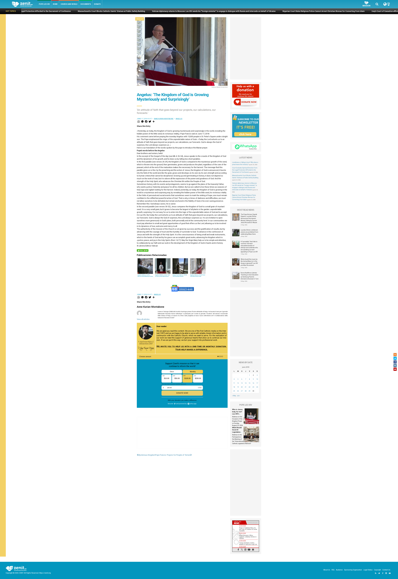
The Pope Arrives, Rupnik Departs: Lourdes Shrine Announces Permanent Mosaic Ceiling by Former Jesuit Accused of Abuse (249, 218)
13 (242, 383)
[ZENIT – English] (24, 4)
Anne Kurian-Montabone (164, 119)
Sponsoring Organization (353, 570)
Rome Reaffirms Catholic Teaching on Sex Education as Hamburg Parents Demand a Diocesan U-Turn (249, 276)
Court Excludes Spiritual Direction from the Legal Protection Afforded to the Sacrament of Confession (244, 170)
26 (238, 391)
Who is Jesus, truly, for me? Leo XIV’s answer (348, 11)
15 (249, 383)
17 (257, 383)
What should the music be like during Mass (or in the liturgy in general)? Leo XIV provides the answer (249, 262)
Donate (97, 4)
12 (238, 383)
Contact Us (386, 570)
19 (238, 387)
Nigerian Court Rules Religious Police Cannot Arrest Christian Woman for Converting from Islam (187, 11)
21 (245, 387)
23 (253, 387)
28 (245, 391)
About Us (326, 570)
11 (234, 383)
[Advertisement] (182, 434)
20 (242, 387)
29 (249, 391)
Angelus (139, 19)
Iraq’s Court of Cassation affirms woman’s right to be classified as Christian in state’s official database (279, 11)
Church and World (69, 4)
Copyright (377, 570)
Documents (86, 4)
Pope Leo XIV (44, 4)
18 (234, 387)
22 (249, 387)
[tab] (239, 522)
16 (253, 383)
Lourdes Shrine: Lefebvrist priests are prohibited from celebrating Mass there (249, 232)
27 (242, 391)
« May (234, 395)
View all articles (143, 319)
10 (257, 379)
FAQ (332, 570)
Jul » (238, 395)
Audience (339, 570)
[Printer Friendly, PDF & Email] (142, 250)
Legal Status (368, 570)
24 (257, 387)
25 (234, 391)
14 (245, 383)
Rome (55, 4)
